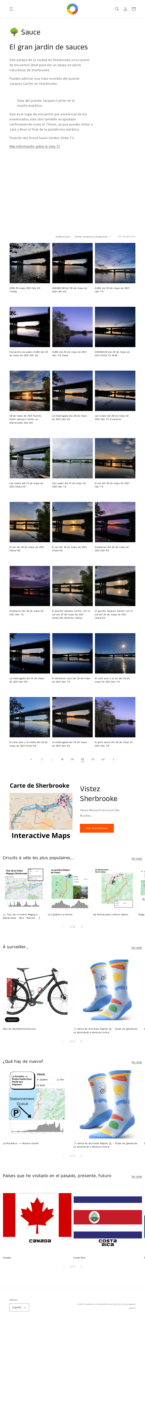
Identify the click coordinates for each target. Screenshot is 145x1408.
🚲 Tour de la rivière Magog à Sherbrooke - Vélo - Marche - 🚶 (22, 916)
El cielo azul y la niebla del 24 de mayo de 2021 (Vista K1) (28, 744)
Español (16, 1307)
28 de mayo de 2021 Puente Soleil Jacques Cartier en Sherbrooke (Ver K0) (25, 419)
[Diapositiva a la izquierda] (63, 927)
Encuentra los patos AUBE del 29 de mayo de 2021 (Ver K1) (28, 353)
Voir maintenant (97, 828)
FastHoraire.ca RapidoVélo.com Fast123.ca (103, 1304)
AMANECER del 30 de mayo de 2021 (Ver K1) (69, 290)
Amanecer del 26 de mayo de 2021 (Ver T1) (26, 612)
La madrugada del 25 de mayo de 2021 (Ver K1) (26, 680)
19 (62, 759)
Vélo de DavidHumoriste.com (19, 1029)
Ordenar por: (63, 236)
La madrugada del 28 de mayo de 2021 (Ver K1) (69, 417)
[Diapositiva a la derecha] (81, 927)
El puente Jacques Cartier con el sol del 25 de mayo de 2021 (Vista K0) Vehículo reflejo (71, 614)
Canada (7, 1258)
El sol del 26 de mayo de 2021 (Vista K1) (69, 549)
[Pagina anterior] (32, 759)
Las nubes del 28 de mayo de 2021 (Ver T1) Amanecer (112, 417)
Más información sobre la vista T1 (34, 146)
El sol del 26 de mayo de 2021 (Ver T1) (112, 485)
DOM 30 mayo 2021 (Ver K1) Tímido (24, 290)
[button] (11, 9)
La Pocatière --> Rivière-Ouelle (21, 1143)
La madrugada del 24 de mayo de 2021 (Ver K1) (69, 744)
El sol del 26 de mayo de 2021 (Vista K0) (26, 549)
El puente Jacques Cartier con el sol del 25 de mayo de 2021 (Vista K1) (114, 614)
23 (103, 759)
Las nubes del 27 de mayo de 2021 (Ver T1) (69, 485)
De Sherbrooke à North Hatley (110, 914)
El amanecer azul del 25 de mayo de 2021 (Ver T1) (71, 680)
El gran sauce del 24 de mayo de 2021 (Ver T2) (114, 744)
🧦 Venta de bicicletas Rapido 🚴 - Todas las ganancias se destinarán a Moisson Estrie (105, 1030)
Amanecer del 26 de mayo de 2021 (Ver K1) (112, 549)
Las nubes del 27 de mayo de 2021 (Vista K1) (26, 485)
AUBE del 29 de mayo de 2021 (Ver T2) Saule (69, 353)
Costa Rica (79, 1258)
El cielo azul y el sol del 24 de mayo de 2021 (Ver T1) (112, 680)
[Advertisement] (72, 1364)
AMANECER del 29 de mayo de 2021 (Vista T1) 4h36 (112, 353)
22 (92, 759)
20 (72, 759)
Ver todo (137, 858)
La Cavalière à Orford (60, 914)
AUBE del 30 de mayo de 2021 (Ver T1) (112, 290)
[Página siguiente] (113, 759)
